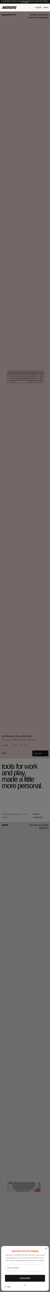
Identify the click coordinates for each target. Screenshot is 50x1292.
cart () (38, 8)
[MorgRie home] (9, 7)
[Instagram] (25, 1285)
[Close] (46, 1248)
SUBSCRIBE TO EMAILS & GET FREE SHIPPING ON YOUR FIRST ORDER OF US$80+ (24, 2)
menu (45, 8)
